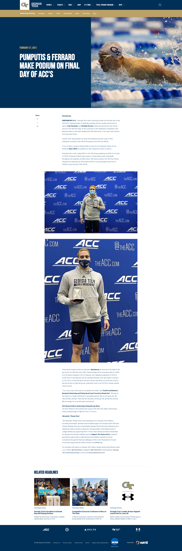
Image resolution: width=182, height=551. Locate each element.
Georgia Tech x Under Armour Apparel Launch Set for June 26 (125, 512)
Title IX (87, 542)
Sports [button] (49, 5)
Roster (50, 13)
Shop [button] (79, 5)
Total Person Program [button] (104, 5)
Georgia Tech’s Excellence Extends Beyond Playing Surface (48, 512)
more (94, 13)
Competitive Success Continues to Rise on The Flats (89, 512)
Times (58, 13)
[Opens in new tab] (46, 529)
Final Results (66, 116)
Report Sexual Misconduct (100, 542)
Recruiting (86, 13)
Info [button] (120, 5)
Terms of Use (78, 542)
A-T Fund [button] (87, 5)
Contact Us (56, 542)
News (77, 13)
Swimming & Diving (27, 13)
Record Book (68, 13)
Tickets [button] (60, 5)
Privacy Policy (67, 542)
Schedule (41, 13)
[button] (160, 5)
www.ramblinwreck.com (96, 453)
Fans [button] (70, 5)
